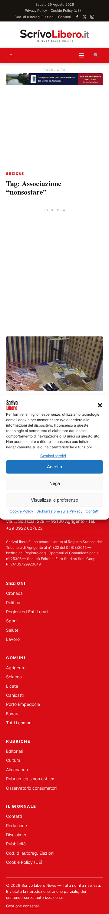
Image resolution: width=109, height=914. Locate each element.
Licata (12, 686)
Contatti (92, 511)
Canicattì (15, 695)
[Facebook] (77, 17)
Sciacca (14, 676)
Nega (54, 483)
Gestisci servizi (53, 456)
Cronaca (14, 593)
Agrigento (15, 667)
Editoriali (14, 751)
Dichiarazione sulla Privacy (59, 511)
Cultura (13, 760)
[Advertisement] (54, 268)
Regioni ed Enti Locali (27, 611)
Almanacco (17, 769)
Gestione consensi (22, 906)
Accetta (54, 466)
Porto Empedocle (23, 704)
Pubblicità (16, 843)
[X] (84, 17)
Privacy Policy (36, 10)
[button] (100, 405)
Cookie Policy (21, 511)
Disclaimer (16, 834)
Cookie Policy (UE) (66, 10)
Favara (13, 713)
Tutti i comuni (19, 722)
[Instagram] (92, 17)
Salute (12, 630)
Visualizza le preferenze (54, 500)
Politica (13, 602)
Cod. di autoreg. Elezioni (34, 17)
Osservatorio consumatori (31, 788)
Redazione (16, 825)
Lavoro (13, 639)
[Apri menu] (81, 55)
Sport (11, 620)
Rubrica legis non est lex (30, 778)
